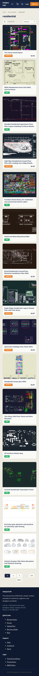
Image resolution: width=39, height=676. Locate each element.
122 (31, 576)
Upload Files (11, 626)
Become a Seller (12, 629)
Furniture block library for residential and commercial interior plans (18, 201)
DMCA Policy (11, 665)
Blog (8, 633)
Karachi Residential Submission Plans (18, 490)
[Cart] (17, 4)
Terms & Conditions (13, 659)
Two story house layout (13, 53)
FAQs (9, 642)
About (9, 649)
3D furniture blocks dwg (13, 453)
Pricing (9, 623)
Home (4, 12)
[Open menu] (12, 4)
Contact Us (10, 646)
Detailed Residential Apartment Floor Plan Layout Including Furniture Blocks (19, 125)
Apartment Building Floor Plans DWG (18, 347)
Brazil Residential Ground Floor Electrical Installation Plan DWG (16, 272)
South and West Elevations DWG (16, 237)
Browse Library (12, 620)
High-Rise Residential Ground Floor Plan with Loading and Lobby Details (18, 162)
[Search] (22, 4)
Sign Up (34, 4)
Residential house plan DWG (15, 382)
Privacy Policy (11, 662)
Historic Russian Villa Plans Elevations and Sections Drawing (19, 562)
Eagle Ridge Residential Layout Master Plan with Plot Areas (19, 309)
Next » (19, 580)
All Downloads (12, 12)
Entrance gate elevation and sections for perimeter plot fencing (18, 525)
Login (27, 4)
